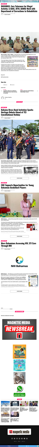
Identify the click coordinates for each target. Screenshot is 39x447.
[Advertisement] (19, 24)
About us (15, 441)
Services (19, 441)
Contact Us (23, 441)
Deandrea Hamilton (7, 14)
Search (2, 308)
